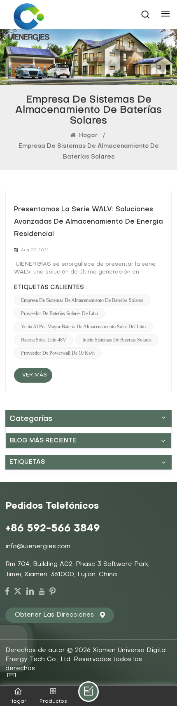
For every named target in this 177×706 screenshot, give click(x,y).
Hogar (87, 135)
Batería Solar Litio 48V (43, 340)
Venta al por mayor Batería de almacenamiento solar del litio (83, 327)
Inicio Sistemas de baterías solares (116, 340)
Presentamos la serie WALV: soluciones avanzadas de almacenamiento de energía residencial (88, 222)
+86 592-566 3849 (52, 529)
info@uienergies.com (37, 546)
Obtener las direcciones (54, 615)
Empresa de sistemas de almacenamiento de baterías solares (82, 300)
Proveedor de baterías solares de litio (59, 313)
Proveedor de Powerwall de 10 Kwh (58, 353)
